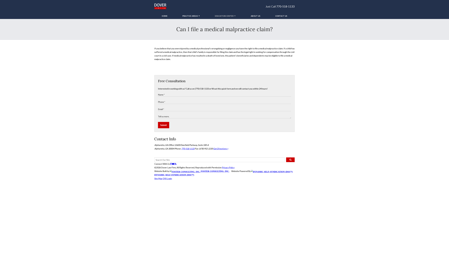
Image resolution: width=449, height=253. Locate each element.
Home (164, 16)
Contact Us (281, 16)
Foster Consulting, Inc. (214, 171)
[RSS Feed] (175, 164)
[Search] (290, 159)
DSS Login (167, 178)
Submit (163, 125)
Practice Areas (190, 16)
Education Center (224, 16)
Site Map (158, 178)
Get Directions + (220, 148)
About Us (255, 16)
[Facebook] (171, 164)
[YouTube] (173, 164)
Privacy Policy (228, 167)
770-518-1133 (285, 6)
